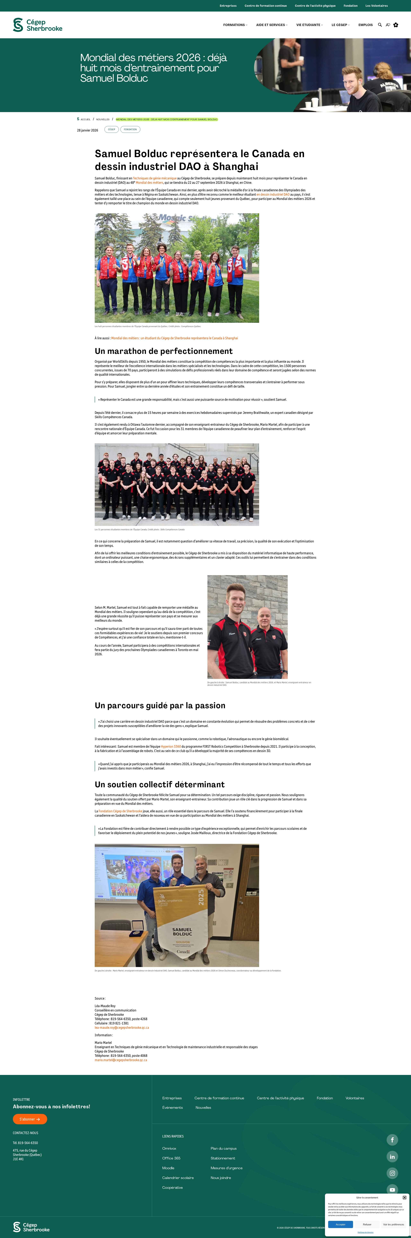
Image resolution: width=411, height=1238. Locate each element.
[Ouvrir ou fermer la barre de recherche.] (380, 25)
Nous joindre (221, 1177)
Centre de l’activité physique (315, 6)
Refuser (367, 1224)
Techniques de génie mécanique (155, 178)
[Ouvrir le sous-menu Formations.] (246, 24)
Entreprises (228, 6)
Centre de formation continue (266, 6)
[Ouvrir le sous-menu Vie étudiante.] (322, 24)
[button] (404, 1197)
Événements (172, 1107)
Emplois (366, 25)
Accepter (340, 1224)
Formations (234, 25)
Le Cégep (339, 25)
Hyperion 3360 (171, 746)
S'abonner (27, 1119)
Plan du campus (224, 1148)
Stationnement (223, 1158)
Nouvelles (203, 1107)
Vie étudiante (308, 25)
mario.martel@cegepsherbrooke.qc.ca (121, 1060)
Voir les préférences (393, 1224)
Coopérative (172, 1187)
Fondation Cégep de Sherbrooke (120, 811)
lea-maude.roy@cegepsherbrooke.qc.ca (122, 1027)
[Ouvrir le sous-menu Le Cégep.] (348, 24)
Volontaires (355, 1098)
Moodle (168, 1168)
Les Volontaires (377, 6)
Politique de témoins (365, 1232)
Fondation (351, 6)
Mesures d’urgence (227, 1168)
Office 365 (171, 1158)
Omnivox (169, 1148)
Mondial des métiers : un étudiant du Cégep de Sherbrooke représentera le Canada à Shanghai (174, 338)
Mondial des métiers (149, 182)
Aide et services (270, 25)
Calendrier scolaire (178, 1177)
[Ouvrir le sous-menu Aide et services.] (286, 24)
